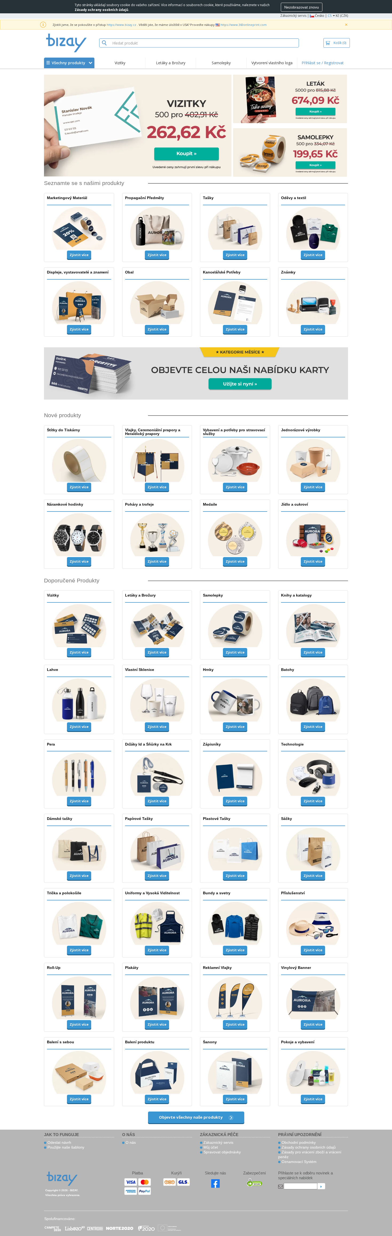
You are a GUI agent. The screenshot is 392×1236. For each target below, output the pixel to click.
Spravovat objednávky (221, 1152)
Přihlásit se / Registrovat (323, 62)
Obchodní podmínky (298, 1142)
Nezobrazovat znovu (301, 7)
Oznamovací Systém (299, 1161)
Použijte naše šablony (65, 1147)
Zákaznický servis (293, 15)
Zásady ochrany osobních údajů (308, 1147)
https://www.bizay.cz (121, 25)
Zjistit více (79, 254)
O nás (130, 1142)
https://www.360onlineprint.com (244, 25)
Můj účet (210, 1147)
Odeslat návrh (58, 1142)
